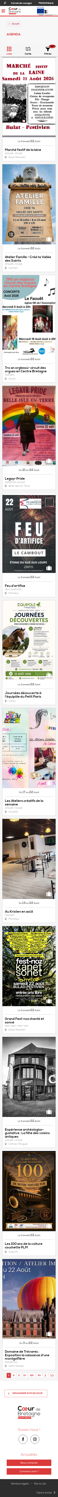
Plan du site (40, 1483)
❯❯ (52, 1375)
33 (39, 1375)
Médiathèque (46, 2)
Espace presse (44, 1492)
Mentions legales (20, 1483)
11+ (24, 1375)
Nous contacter (29, 1462)
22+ (32, 1375)
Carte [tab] (28, 53)
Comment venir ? (29, 1471)
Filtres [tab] (47, 53)
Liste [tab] (9, 53)
